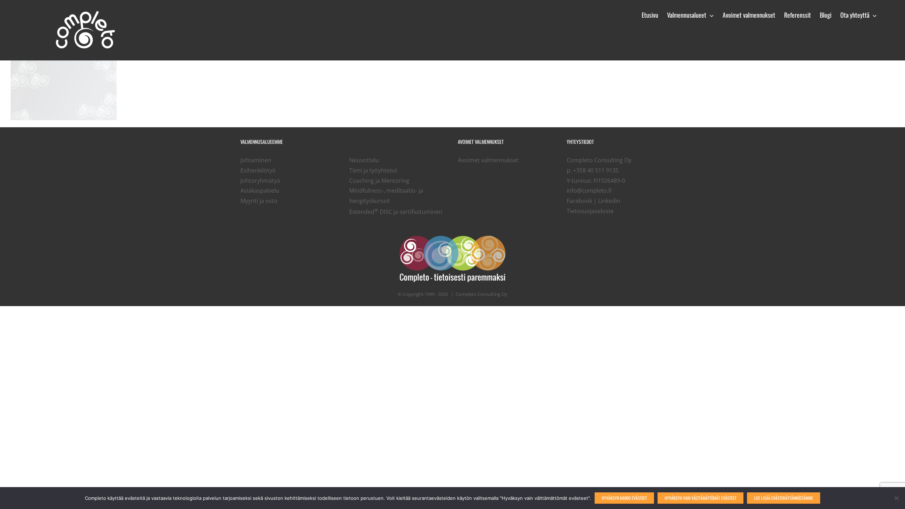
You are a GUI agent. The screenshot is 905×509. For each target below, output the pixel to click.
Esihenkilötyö (258, 170)
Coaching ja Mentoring (379, 181)
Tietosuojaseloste (590, 211)
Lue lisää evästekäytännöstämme (783, 498)
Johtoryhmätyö (260, 181)
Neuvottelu (364, 160)
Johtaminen (255, 160)
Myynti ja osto (259, 201)
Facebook (579, 201)
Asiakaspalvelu (259, 190)
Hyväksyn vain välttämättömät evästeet (700, 498)
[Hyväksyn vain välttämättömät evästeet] (896, 498)
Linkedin (609, 201)
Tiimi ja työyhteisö (373, 170)
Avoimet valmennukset (488, 160)
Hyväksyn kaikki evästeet (624, 498)
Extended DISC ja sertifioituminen (395, 212)
